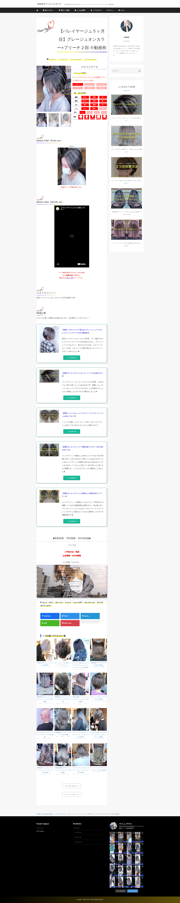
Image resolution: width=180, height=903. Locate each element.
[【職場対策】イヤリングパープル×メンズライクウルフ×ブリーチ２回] (62, 684)
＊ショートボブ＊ (76, 59)
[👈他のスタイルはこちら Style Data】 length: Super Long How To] (139, 871)
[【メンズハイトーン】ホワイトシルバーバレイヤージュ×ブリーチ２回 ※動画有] (80, 754)
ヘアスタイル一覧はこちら (72, 794)
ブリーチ (100, 602)
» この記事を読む (72, 357)
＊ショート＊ (63, 59)
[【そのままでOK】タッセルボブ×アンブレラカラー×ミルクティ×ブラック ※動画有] (98, 719)
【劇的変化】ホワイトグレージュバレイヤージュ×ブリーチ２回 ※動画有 (45, 699)
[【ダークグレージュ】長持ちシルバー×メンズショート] (62, 649)
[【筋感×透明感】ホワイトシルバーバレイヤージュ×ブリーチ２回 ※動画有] (62, 754)
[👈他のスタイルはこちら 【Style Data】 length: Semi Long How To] (114, 882)
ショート (68, 602)
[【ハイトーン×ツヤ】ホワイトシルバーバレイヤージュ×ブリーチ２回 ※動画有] (80, 719)
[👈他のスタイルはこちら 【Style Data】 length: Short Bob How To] (131, 871)
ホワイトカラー (45, 606)
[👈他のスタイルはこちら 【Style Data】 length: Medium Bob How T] (139, 859)
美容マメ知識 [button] (64, 10)
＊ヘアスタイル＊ (90, 59)
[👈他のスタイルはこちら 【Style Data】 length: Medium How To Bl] (122, 859)
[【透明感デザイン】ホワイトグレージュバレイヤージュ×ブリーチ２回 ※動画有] (45, 754)
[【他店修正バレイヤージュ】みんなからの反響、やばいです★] (126, 198)
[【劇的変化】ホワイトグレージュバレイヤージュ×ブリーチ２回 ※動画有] (45, 684)
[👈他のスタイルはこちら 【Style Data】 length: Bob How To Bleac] (122, 837)
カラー (51, 602)
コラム (122, 10)
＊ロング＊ (85, 738)
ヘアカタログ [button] (96, 10)
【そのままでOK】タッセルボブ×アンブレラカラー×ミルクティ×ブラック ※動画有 (98, 735)
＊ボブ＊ (50, 703)
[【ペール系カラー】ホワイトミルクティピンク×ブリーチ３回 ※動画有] (45, 719)
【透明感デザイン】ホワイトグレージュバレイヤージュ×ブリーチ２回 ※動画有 (45, 770)
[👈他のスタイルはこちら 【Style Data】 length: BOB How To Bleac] (114, 837)
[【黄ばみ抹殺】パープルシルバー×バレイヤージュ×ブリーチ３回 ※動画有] (80, 684)
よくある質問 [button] (80, 10)
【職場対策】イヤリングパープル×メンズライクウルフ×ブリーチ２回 (62, 699)
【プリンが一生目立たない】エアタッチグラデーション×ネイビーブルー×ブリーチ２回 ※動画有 (80, 665)
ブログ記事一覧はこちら (71, 786)
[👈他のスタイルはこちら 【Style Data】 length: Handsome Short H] (114, 871)
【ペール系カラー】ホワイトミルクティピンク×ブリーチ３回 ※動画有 (45, 735)
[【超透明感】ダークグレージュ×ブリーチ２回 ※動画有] (62, 719)
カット (44, 602)
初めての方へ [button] (48, 10)
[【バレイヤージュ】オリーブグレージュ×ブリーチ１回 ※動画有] (98, 754)
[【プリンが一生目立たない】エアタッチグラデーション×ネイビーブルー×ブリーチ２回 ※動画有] (80, 649)
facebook (46, 616)
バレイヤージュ (89, 602)
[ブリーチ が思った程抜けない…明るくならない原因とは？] (126, 136)
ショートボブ (77, 602)
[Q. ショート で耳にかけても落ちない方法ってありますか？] (126, 167)
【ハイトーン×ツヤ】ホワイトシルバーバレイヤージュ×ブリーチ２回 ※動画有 (80, 735)
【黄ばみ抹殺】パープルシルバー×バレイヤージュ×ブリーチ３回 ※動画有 (80, 699)
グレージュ (59, 602)
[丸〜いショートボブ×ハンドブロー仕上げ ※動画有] (98, 684)
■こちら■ (69, 278)
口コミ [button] (110, 10)
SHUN (84, 899)
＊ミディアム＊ (67, 736)
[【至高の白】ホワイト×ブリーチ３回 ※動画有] (45, 649)
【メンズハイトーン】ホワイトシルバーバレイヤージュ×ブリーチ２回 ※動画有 (80, 770)
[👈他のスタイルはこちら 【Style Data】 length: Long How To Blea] (139, 837)
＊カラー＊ (53, 59)
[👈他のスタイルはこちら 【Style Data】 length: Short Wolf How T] (122, 871)
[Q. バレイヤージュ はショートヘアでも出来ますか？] (126, 104)
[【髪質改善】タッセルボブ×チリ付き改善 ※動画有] (98, 649)
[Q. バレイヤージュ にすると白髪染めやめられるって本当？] (126, 229)
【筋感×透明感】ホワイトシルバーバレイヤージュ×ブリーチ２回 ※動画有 (63, 770)
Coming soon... (78, 832)
